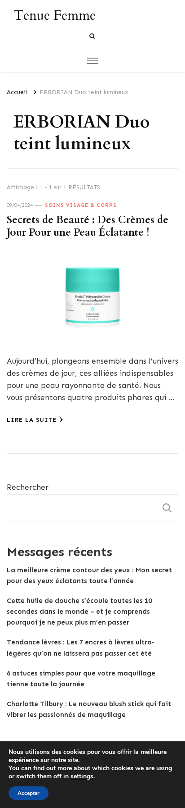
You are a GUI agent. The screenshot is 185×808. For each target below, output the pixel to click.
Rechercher (27, 487)
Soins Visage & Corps (81, 205)
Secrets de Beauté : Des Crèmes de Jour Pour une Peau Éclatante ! (87, 226)
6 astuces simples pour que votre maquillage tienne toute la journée (81, 678)
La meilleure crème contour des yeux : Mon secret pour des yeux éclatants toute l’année (89, 575)
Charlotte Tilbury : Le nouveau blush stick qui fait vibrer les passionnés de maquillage (89, 709)
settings (81, 776)
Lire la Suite (32, 419)
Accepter (29, 793)
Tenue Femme (54, 15)
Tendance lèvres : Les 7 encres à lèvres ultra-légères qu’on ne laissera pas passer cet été (80, 647)
